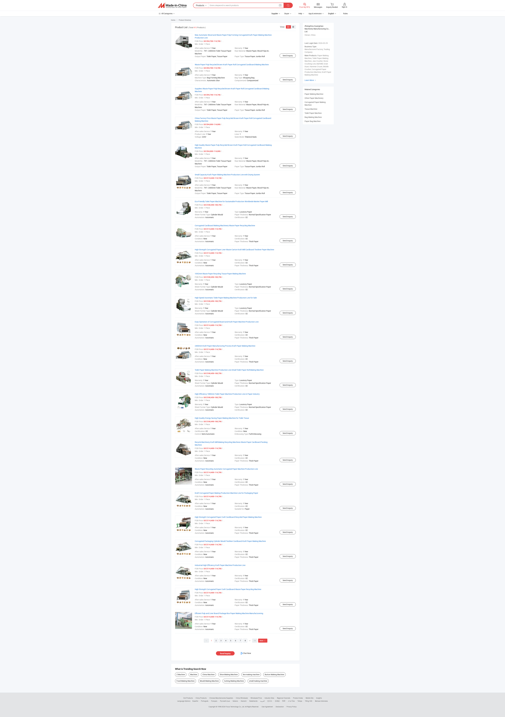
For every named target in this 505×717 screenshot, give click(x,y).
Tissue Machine (311, 109)
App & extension (315, 13)
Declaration (280, 707)
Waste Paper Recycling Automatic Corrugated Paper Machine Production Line (226, 469)
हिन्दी (283, 701)
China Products (201, 698)
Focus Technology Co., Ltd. (235, 707)
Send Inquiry (288, 55)
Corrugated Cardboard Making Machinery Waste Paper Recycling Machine (225, 225)
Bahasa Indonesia (321, 701)
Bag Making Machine (313, 117)
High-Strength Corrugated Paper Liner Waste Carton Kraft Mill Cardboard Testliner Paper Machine (234, 249)
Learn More (310, 80)
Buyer (286, 13)
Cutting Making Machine (234, 681)
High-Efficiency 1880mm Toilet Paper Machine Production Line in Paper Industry (227, 394)
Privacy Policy (292, 707)
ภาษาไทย (291, 701)
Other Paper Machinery (314, 98)
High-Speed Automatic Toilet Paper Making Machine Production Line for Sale (226, 297)
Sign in (344, 7)
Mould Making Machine (209, 681)
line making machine (251, 674)
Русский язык (225, 701)
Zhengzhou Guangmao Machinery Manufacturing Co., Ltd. (317, 29)
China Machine (208, 674)
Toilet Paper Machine (313, 113)
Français (214, 701)
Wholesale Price (256, 698)
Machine (193, 674)
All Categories (167, 13)
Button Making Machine (274, 674)
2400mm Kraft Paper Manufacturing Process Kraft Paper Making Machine (225, 346)
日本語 (277, 701)
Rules (345, 13)
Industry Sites (269, 698)
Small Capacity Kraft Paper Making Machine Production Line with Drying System (227, 174)
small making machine (258, 681)
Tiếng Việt (308, 701)
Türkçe (299, 701)
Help (300, 13)
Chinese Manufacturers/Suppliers (221, 698)
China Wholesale (242, 698)
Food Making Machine (185, 681)
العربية (262, 701)
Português (204, 701)
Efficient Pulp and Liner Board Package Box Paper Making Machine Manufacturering (229, 613)
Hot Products (188, 698)
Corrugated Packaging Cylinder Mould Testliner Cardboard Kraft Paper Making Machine (230, 541)
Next (263, 640)
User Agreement (267, 707)
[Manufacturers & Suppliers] (172, 5)
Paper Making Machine (314, 94)
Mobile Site (309, 698)
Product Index (298, 698)
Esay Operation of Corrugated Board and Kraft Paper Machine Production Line (227, 321)
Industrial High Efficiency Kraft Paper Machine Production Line (220, 565)
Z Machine (180, 674)
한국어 (269, 701)
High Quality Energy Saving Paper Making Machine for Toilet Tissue (222, 418)
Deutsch (244, 701)
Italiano (235, 701)
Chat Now (247, 653)
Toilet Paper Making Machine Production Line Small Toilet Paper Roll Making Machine (229, 370)
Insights (319, 698)
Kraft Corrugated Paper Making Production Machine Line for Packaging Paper (226, 493)
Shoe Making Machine (229, 674)
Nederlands (253, 701)
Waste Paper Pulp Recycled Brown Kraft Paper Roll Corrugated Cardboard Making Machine (232, 64)
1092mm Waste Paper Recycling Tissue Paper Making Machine (220, 273)
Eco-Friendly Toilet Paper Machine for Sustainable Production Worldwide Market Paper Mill (231, 201)
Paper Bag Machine (312, 121)
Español (195, 701)
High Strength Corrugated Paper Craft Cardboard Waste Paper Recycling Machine (228, 589)
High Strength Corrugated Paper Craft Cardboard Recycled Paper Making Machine (228, 517)
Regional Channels (283, 698)
